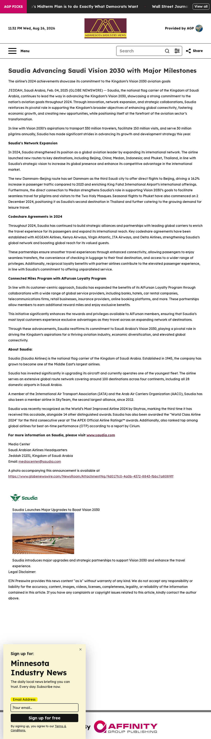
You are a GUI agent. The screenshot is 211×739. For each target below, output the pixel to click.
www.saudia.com (101, 435)
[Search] (167, 51)
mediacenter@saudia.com (40, 461)
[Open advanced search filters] (177, 51)
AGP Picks (13, 7)
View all (201, 6)
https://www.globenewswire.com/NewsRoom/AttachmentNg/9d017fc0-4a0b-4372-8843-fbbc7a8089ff (90, 476)
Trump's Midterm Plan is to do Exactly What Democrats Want (79, 6)
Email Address (24, 699)
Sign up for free (44, 717)
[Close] (80, 649)
